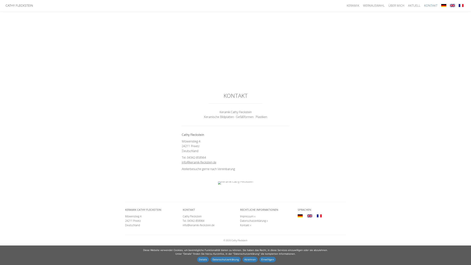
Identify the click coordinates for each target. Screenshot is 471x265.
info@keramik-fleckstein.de (199, 162)
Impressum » (247, 216)
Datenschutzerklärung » (254, 220)
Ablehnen (250, 259)
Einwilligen (267, 259)
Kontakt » (245, 225)
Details (203, 259)
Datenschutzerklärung (226, 259)
